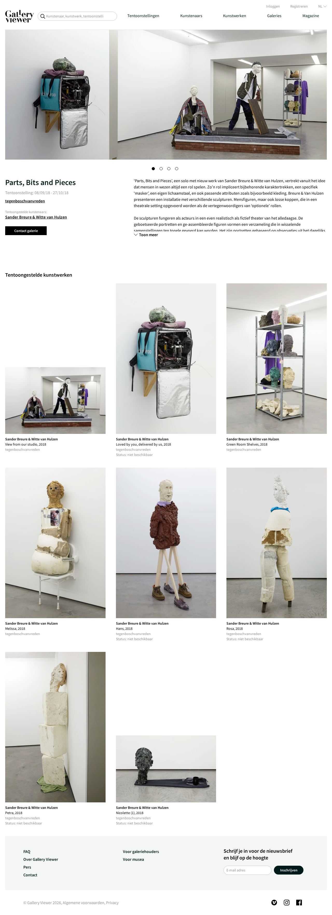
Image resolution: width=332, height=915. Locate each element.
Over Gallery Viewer (40, 859)
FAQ (26, 851)
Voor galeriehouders (141, 851)
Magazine (310, 15)
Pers (27, 867)
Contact (30, 874)
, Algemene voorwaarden (82, 902)
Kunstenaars (191, 15)
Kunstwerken (234, 15)
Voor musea (133, 859)
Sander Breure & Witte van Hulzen (36, 217)
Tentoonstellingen (143, 15)
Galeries (274, 15)
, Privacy (111, 902)
